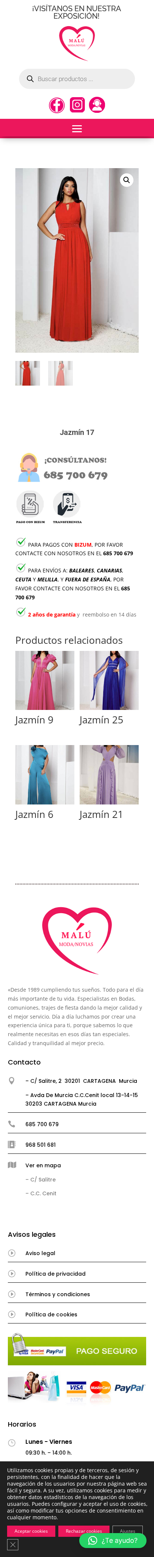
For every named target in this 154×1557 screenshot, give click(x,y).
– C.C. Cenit (40, 1193)
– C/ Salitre (40, 1179)
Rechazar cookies (84, 1531)
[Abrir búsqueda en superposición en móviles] (77, 79)
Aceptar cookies (31, 1531)
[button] (126, 180)
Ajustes (127, 1531)
